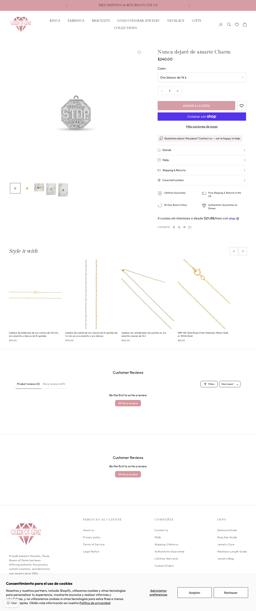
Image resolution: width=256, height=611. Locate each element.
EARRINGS (76, 21)
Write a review (128, 403)
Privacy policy (91, 537)
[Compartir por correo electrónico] (189, 227)
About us (88, 530)
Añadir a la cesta (196, 106)
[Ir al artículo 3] (39, 187)
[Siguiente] (135, 112)
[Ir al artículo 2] (27, 188)
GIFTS (196, 21)
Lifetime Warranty (166, 558)
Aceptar (194, 593)
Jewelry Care (226, 544)
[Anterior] (17, 112)
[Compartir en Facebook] (173, 227)
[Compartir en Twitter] (179, 227)
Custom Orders (164, 565)
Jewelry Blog (225, 558)
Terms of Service (94, 544)
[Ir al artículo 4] (51, 189)
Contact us (161, 530)
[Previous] (234, 251)
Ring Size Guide (227, 537)
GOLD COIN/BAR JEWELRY (138, 21)
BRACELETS (101, 21)
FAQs (158, 537)
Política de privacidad (94, 603)
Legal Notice (91, 551)
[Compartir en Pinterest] (184, 227)
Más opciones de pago (202, 126)
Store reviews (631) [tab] (54, 384)
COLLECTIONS (125, 28)
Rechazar (231, 593)
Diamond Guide (227, 530)
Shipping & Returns (166, 544)
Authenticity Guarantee (170, 551)
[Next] (243, 251)
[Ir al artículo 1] (15, 188)
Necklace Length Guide (232, 551)
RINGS (55, 21)
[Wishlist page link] (237, 24)
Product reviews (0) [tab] (28, 384)
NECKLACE (175, 21)
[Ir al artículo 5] (63, 190)
